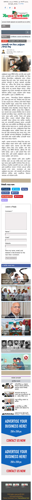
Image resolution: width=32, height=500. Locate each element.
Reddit (15, 193)
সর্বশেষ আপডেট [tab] (16, 378)
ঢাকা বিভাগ (22, 41)
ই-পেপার (21, 4)
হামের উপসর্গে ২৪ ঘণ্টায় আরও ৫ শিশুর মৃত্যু (15, 367)
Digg (25, 189)
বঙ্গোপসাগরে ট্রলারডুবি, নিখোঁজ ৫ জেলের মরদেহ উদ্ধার (15, 350)
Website (8, 243)
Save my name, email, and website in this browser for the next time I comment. (15, 253)
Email (7, 237)
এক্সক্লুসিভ (13, 41)
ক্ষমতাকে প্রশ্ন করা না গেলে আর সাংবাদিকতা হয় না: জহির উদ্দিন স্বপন (14, 298)
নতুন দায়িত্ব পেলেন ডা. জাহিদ (11, 316)
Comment (9, 211)
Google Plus (8, 196)
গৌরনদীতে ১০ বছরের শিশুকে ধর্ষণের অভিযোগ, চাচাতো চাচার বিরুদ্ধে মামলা (14, 282)
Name (7, 231)
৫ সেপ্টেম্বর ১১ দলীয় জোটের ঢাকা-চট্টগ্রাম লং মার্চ (15, 333)
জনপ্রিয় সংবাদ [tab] (16, 381)
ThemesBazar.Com (23, 498)
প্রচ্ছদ (5, 41)
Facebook (6, 189)
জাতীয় (17, 41)
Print (5, 200)
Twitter (16, 189)
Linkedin (6, 193)
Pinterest (19, 196)
